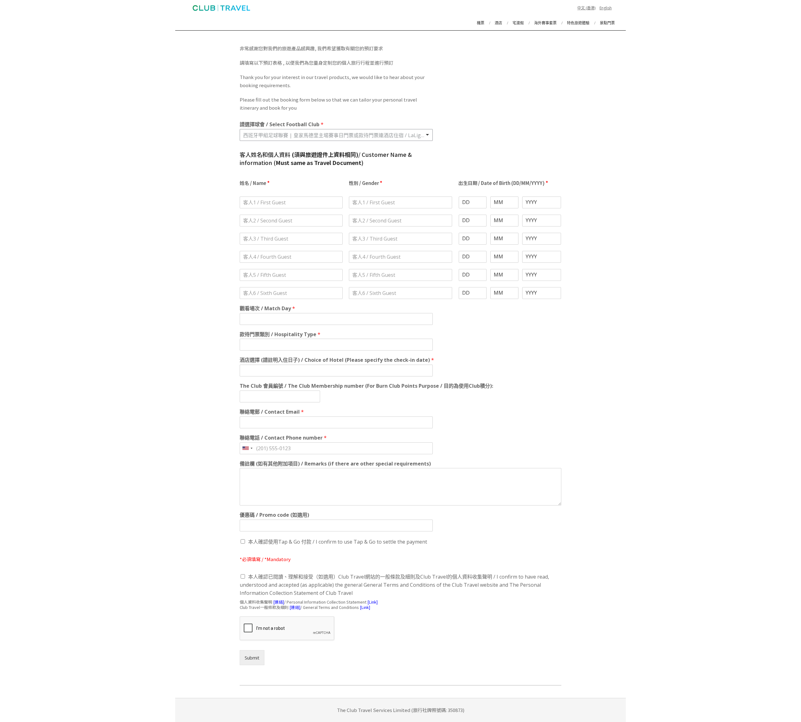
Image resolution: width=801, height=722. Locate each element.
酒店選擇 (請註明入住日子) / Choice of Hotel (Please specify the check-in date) (337, 360)
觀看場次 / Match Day (267, 308)
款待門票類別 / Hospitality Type (280, 334)
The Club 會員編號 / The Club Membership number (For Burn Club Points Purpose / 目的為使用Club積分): (366, 386)
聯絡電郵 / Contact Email (272, 412)
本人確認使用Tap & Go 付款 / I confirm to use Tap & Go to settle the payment (337, 541)
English (605, 8)
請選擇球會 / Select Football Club (282, 124)
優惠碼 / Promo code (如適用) (274, 515)
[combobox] (336, 135)
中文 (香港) (586, 8)
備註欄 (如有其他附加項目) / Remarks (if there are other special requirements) (335, 464)
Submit (252, 658)
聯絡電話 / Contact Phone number (283, 438)
